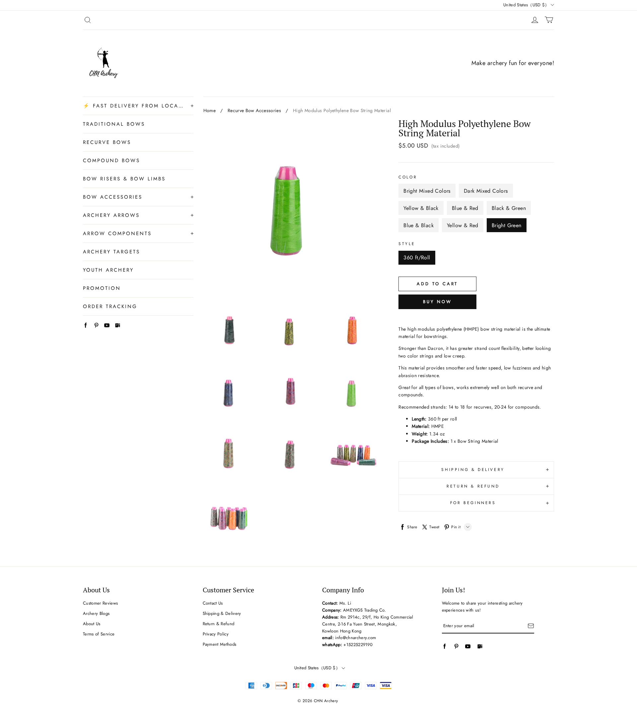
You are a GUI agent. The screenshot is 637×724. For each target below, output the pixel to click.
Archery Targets (111, 251)
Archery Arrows (111, 215)
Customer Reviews (100, 603)
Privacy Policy (216, 634)
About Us (92, 624)
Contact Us (213, 603)
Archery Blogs (96, 613)
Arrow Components (117, 233)
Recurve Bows (107, 142)
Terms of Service (98, 634)
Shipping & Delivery (222, 613)
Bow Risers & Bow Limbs (124, 178)
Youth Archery (108, 270)
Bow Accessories (112, 197)
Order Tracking (110, 306)
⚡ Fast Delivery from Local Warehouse (133, 105)
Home (209, 110)
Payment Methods (220, 644)
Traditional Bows (114, 124)
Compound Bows (111, 160)
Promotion (102, 288)
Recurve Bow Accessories (254, 110)
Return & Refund (219, 624)
